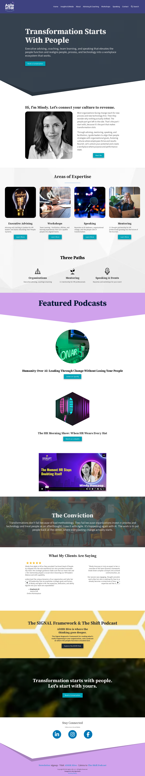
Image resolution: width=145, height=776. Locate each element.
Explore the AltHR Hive (72, 646)
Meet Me (98, 155)
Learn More (20, 237)
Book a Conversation (35, 64)
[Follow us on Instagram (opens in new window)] (72, 734)
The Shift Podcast (97, 765)
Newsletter (44, 765)
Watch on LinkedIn (73, 439)
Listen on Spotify (72, 376)
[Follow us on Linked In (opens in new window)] (57, 734)
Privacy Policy (72, 773)
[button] (118, 583)
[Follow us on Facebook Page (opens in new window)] (88, 734)
